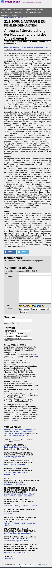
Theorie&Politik (6, 13)
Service (14, 15)
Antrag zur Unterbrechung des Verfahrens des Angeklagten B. (27, 47)
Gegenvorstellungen (13, 49)
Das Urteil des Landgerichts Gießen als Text (20, 506)
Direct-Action (6, 10)
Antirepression (18, 10)
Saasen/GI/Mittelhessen (32, 13)
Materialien (5, 15)
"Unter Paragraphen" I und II (14, 457)
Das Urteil (8, 513)
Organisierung (31, 10)
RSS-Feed (45, 565)
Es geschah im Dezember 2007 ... (17, 552)
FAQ (39, 565)
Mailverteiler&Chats (20, 435)
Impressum (33, 565)
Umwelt (41, 10)
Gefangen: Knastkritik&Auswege (16, 484)
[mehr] (36, 357)
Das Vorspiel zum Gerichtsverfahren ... (18, 533)
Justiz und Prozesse (23, 17)
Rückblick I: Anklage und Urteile (16, 541)
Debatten (17, 13)
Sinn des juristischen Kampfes (15, 465)
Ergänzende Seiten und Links (15, 447)
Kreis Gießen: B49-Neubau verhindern (18, 429)
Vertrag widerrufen (26, 567)
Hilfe (17, 323)
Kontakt (27, 565)
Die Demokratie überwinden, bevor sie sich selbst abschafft (20, 432)
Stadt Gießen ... (10, 558)
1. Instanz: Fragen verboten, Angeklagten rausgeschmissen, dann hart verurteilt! (19, 495)
